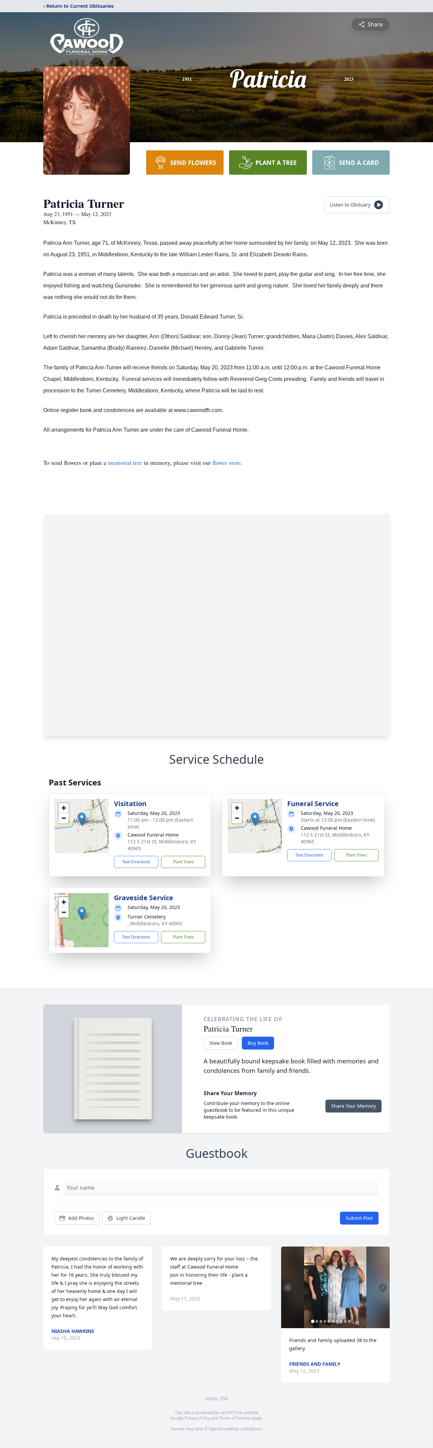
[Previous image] (288, 1287)
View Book (220, 1043)
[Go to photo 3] (321, 1321)
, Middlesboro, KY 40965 (155, 923)
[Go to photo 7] (337, 1321)
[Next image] (383, 1287)
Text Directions (136, 862)
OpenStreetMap (224, 1429)
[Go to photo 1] (313, 1321)
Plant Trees (183, 862)
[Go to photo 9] (345, 1321)
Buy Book (258, 1043)
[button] (81, 819)
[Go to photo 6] (333, 1321)
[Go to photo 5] (329, 1321)
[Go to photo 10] (349, 1321)
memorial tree (125, 462)
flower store (226, 462)
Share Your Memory (353, 1106)
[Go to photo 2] (317, 1321)
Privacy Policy (197, 1418)
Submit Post (359, 1218)
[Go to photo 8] (341, 1321)
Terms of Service (235, 1418)
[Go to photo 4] (325, 1321)
